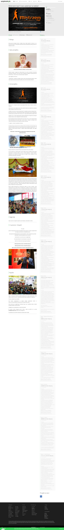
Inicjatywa (10, 513)
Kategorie (16, 1)
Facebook (46, 515)
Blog (46, 513)
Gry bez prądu (11, 512)
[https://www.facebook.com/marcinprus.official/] (41, 497)
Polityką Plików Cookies (35, 528)
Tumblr (46, 514)
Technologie (17, 511)
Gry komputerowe (10, 510)
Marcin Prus (43, 31)
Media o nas (33, 509)
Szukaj (40, 1)
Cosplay (17, 506)
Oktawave (42, 527)
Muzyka (10, 506)
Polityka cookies (24, 511)
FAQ (22, 512)
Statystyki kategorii (34, 514)
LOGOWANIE (60, 1)
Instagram (46, 518)
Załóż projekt (24, 506)
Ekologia (17, 516)
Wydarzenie (11, 31)
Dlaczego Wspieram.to (33, 508)
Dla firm (46, 506)
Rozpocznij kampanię (24, 1)
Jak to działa (33, 506)
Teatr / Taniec (18, 510)
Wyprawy (17, 512)
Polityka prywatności (25, 510)
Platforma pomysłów (34, 513)
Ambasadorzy (33, 512)
